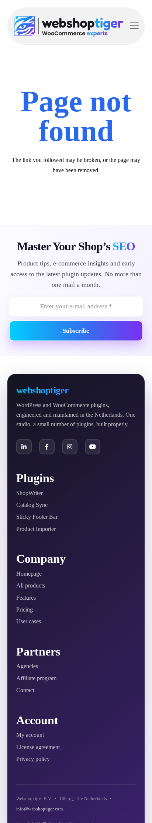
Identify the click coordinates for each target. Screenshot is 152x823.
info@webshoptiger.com (39, 809)
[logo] (68, 26)
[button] (134, 25)
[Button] (24, 446)
